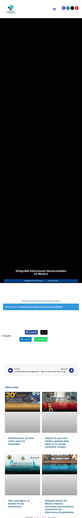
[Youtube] (76, 8)
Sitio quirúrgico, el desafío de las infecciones (18, 503)
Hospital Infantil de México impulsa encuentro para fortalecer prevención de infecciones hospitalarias (59, 506)
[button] (54, 9)
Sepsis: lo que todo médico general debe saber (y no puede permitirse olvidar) (57, 442)
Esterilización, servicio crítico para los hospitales (21, 441)
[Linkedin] (68, 8)
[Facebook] (63, 8)
